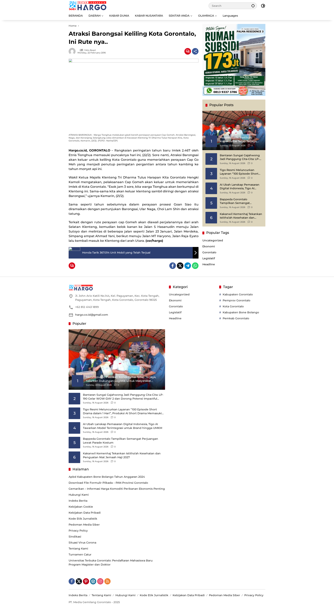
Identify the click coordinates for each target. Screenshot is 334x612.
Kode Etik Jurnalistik (83, 518)
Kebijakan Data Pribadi (85, 512)
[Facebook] (172, 265)
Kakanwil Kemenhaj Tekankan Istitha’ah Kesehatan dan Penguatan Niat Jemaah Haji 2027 (241, 216)
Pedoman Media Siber (84, 524)
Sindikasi (75, 536)
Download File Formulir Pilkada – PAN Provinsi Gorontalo (108, 482)
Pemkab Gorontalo (236, 318)
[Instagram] (100, 581)
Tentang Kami (78, 548)
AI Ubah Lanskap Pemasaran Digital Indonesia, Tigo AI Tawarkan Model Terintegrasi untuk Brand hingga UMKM (240, 186)
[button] (253, 6)
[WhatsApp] (195, 265)
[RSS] (107, 581)
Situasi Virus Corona (82, 542)
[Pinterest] (86, 581)
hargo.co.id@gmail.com (91, 314)
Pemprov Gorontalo (236, 300)
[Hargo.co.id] (88, 5)
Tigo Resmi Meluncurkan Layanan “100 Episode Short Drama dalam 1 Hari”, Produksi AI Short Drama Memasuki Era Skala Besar (241, 172)
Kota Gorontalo (233, 306)
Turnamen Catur (80, 554)
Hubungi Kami (79, 494)
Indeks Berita (78, 500)
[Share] (195, 51)
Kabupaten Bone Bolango (241, 312)
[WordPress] (93, 581)
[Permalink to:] (73, 51)
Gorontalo (209, 252)
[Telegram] (187, 265)
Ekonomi (208, 246)
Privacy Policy (78, 530)
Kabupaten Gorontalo (238, 294)
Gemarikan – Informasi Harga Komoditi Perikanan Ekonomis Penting (117, 488)
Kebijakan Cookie (81, 506)
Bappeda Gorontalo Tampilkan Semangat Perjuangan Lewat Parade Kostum (238, 201)
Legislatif (208, 258)
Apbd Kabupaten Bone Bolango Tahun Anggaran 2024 (107, 476)
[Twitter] (180, 265)
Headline (208, 264)
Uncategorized (212, 240)
